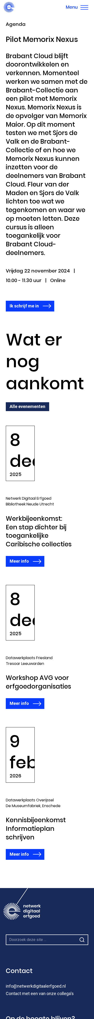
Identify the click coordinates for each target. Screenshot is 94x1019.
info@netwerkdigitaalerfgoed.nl (36, 986)
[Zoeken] (82, 940)
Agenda (16, 24)
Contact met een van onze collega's (40, 993)
